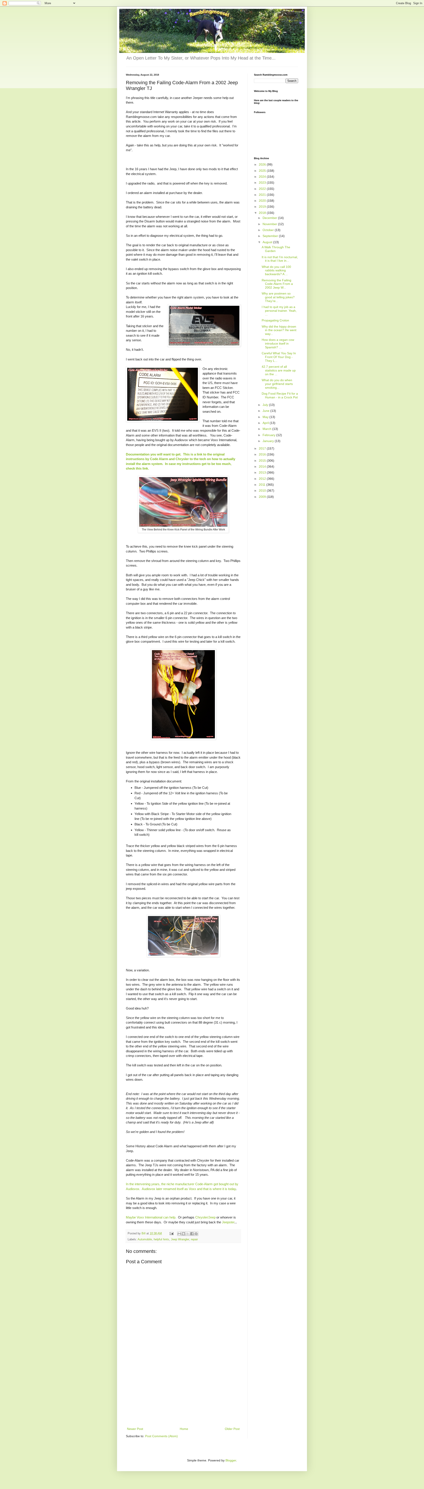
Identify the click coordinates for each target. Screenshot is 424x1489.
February (269, 435)
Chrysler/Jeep (205, 1217)
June (266, 410)
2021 (263, 194)
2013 (263, 472)
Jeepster (228, 1222)
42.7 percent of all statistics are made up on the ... (279, 370)
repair (194, 1239)
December (270, 218)
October (269, 230)
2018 (263, 213)
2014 (263, 466)
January (269, 441)
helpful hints (161, 1239)
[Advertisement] (183, 1393)
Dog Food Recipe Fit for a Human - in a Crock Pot (280, 395)
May (266, 417)
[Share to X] (188, 1234)
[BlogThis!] (183, 1234)
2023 (263, 182)
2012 (263, 478)
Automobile (145, 1239)
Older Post (232, 1429)
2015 (263, 460)
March (267, 429)
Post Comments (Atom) (161, 1436)
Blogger (230, 1460)
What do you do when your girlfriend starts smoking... (277, 383)
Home (184, 1429)
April (266, 423)
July (266, 405)
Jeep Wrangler (180, 1239)
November (270, 224)
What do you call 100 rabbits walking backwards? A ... (276, 270)
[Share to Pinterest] (196, 1234)
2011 (262, 484)
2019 (263, 206)
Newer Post (135, 1429)
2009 (263, 496)
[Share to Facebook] (192, 1234)
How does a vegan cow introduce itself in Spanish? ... (278, 343)
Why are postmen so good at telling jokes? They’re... (278, 297)
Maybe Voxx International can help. (151, 1217)
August (268, 242)
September (271, 236)
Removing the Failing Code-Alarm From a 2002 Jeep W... (277, 283)
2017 (263, 448)
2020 (263, 200)
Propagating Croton (275, 320)
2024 (263, 176)
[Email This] (179, 1234)
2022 (263, 188)
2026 (263, 164)
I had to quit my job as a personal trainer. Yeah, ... (279, 310)
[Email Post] (171, 1233)
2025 (263, 170)
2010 (263, 490)
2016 (263, 454)
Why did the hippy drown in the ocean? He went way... (279, 330)
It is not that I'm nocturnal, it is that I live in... (280, 259)
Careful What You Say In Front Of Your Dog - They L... (279, 356)
